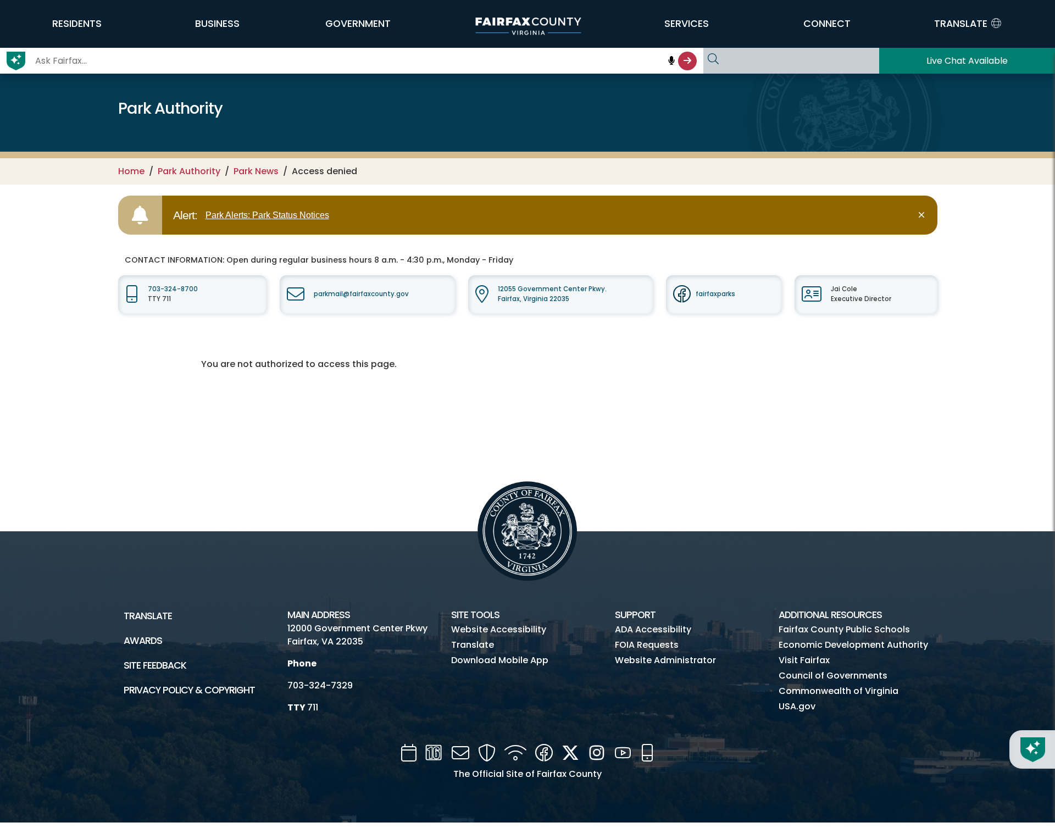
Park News (256, 171)
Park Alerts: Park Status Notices (267, 215)
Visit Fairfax (804, 660)
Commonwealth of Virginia (838, 691)
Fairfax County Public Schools (844, 629)
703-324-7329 (320, 685)
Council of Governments (833, 675)
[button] (77, 23)
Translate (148, 616)
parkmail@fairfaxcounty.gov (361, 294)
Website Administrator (665, 660)
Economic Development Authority (853, 644)
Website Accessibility (498, 629)
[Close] (923, 215)
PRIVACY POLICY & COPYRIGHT (189, 690)
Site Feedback (155, 665)
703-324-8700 (173, 289)
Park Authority (189, 171)
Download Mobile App (499, 660)
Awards (143, 640)
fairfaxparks (715, 294)
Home (131, 171)
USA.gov (797, 706)
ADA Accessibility (653, 629)
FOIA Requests (647, 644)
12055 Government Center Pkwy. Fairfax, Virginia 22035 (552, 294)
